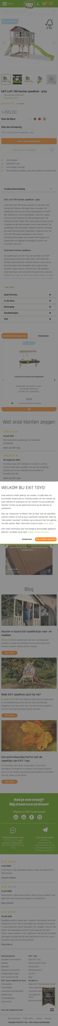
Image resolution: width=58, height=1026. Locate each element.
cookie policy (48, 523)
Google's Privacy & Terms (38, 532)
